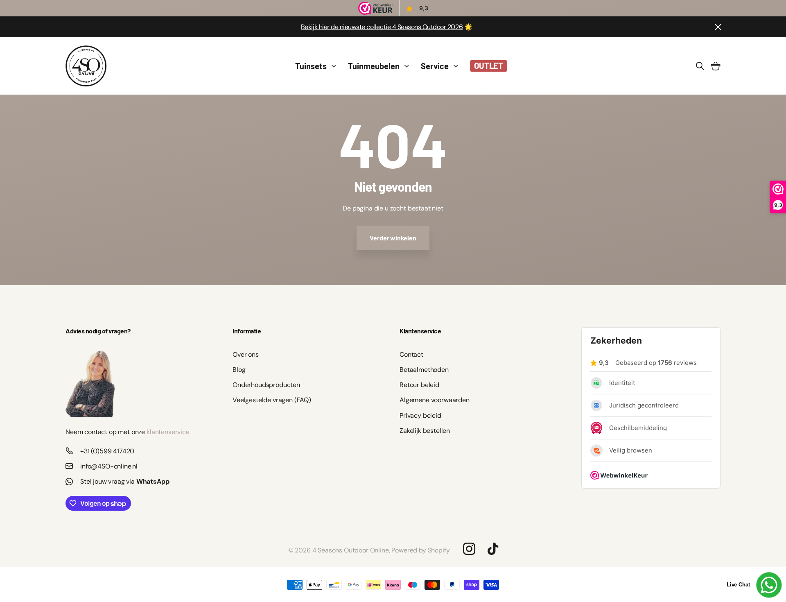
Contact (411, 354)
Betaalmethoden (424, 369)
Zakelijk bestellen (425, 430)
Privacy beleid (420, 415)
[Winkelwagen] (715, 66)
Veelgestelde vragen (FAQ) (272, 400)
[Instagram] (469, 549)
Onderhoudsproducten (266, 384)
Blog (239, 369)
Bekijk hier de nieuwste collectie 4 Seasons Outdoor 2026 (382, 27)
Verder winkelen (393, 238)
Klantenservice (420, 331)
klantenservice (168, 432)
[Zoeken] (700, 66)
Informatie (247, 331)
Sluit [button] (717, 26)
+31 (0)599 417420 (107, 451)
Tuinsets (311, 66)
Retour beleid (419, 384)
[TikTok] (493, 549)
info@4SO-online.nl (109, 466)
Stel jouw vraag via (124, 481)
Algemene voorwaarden (435, 400)
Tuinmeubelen (374, 66)
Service (435, 66)
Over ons (246, 354)
